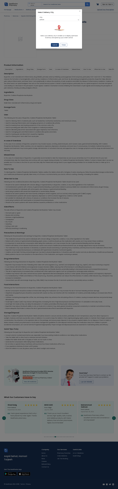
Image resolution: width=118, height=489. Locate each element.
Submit (54, 45)
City (41, 17)
